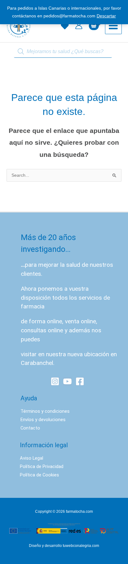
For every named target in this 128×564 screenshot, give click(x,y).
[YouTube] (67, 381)
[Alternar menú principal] (113, 25)
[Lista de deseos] (65, 26)
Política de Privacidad (41, 466)
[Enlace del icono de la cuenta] (79, 26)
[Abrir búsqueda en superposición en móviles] (64, 52)
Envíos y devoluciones (43, 419)
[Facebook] (79, 381)
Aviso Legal (31, 458)
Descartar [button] (106, 16)
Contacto (30, 428)
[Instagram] (55, 381)
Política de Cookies (39, 475)
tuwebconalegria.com (81, 546)
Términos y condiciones (45, 411)
